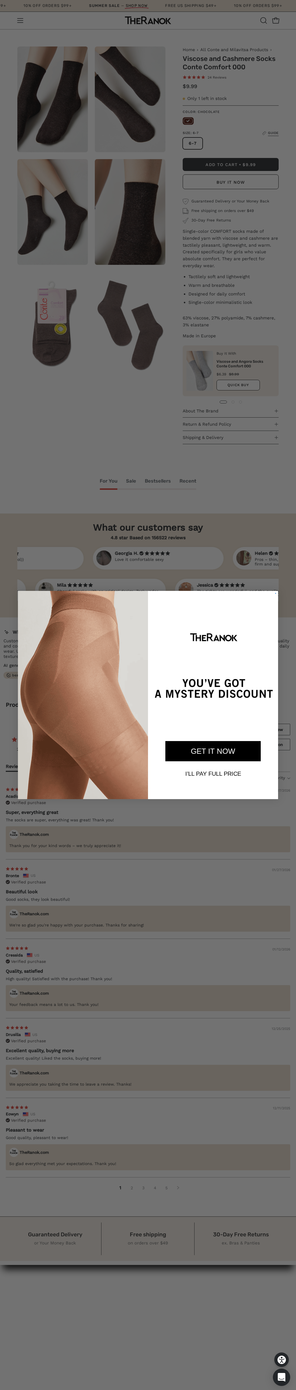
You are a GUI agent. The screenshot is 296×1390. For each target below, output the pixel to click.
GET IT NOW (213, 751)
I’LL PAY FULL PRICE (213, 774)
